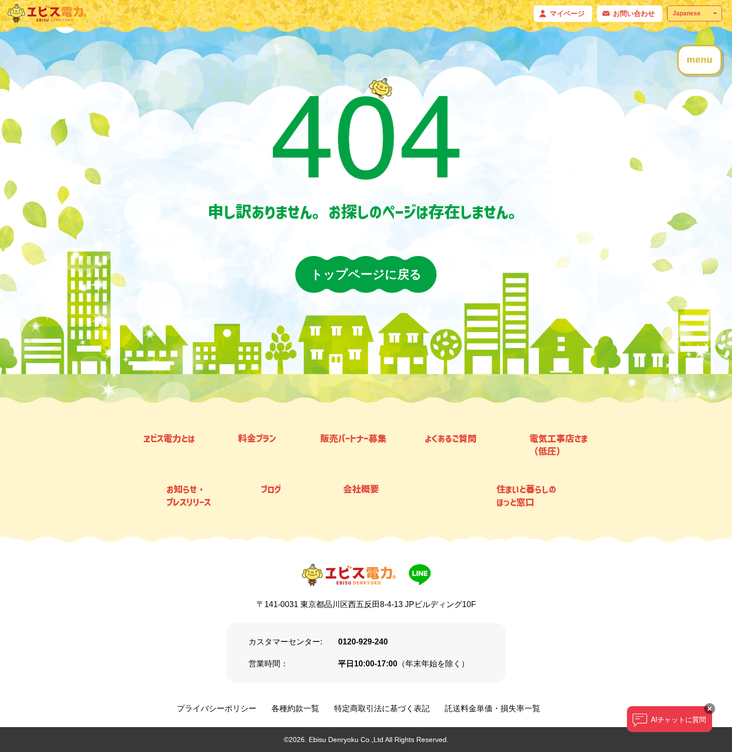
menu (700, 59)
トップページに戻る (366, 274)
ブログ (271, 489)
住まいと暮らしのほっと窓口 (526, 495)
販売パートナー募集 (353, 438)
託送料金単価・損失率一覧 (492, 708)
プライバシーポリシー (216, 708)
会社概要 (361, 489)
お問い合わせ (634, 13)
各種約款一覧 (295, 708)
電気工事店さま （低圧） (558, 445)
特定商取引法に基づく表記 (382, 708)
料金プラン (257, 438)
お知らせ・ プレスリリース (188, 495)
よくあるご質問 (451, 438)
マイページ (567, 13)
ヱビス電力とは (169, 438)
